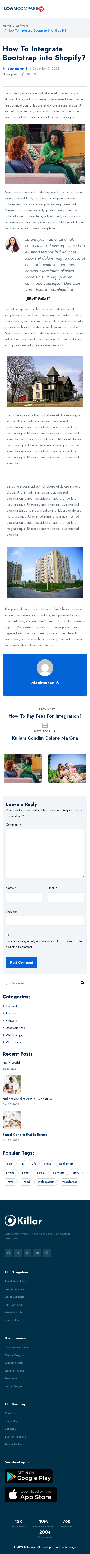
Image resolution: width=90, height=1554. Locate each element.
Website (11, 911)
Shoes (10, 1172)
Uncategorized (15, 1027)
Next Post (42, 731)
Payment (11, 1006)
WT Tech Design (65, 1547)
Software (11, 1020)
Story (75, 1172)
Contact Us (11, 1429)
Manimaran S (45, 683)
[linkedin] (18, 1253)
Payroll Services (14, 1289)
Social (41, 1172)
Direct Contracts (14, 1297)
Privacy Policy (13, 1444)
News (47, 1163)
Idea (9, 1163)
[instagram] (27, 1253)
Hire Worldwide (14, 1305)
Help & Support (14, 1386)
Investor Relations (15, 1437)
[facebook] (8, 1253)
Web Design (14, 1035)
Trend (26, 1182)
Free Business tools (16, 1347)
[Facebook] (23, 74)
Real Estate (66, 1163)
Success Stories (14, 1363)
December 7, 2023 (46, 68)
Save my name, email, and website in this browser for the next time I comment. (44, 944)
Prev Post (47, 709)
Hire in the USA (14, 1312)
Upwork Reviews (14, 1371)
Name (11, 888)
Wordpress (13, 1042)
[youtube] (37, 1253)
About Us (10, 1413)
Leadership (11, 1421)
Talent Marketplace (16, 1281)
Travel (10, 1182)
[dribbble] (47, 1253)
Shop (25, 1172)
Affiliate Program (15, 1355)
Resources (13, 1013)
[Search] (82, 983)
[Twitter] (28, 74)
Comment (13, 824)
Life (33, 1163)
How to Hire (12, 1320)
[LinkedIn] (34, 74)
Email (52, 888)
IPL (22, 1163)
